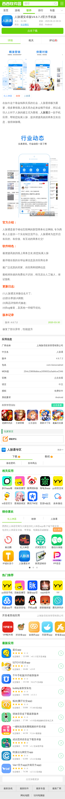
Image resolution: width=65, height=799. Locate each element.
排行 (40, 10)
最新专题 (40, 788)
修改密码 (10, 463)
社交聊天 (25, 24)
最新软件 (24, 788)
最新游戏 (8, 788)
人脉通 (27, 96)
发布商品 (32, 463)
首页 (5, 10)
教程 (48, 456)
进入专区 (57, 530)
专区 (35, 449)
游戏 (17, 10)
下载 (16, 456)
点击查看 (58, 378)
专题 (52, 10)
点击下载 (32, 30)
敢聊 (18, 96)
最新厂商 (56, 788)
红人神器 (8, 96)
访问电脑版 (39, 795)
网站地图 (25, 795)
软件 (29, 10)
